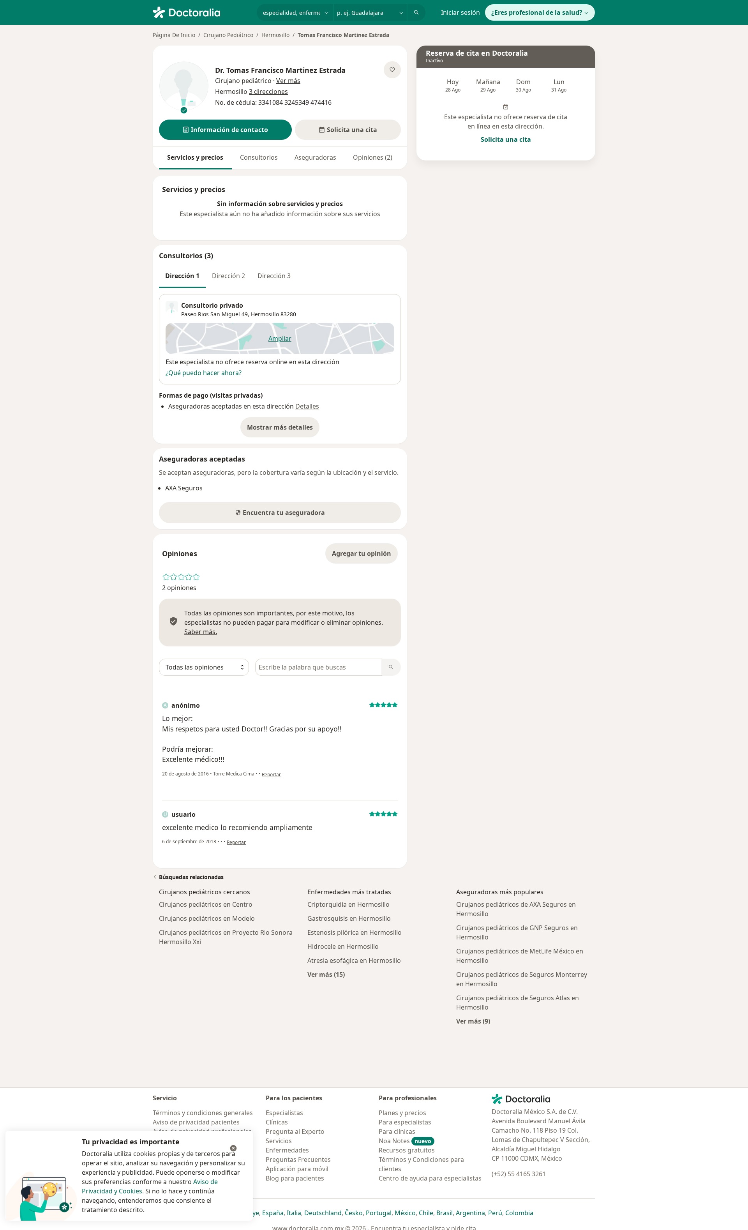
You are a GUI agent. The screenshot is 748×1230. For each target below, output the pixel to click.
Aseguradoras (315, 157)
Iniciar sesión (460, 12)
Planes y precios (402, 1112)
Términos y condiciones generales (203, 1112)
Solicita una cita (506, 139)
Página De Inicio (174, 35)
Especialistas (284, 1112)
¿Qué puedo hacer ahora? (204, 372)
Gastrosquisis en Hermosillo (349, 918)
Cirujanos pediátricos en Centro (205, 904)
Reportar (271, 774)
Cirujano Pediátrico (228, 35)
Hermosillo (275, 35)
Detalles (307, 406)
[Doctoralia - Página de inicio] (202, 11)
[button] (225, 130)
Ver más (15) (326, 974)
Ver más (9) (473, 1021)
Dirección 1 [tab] (182, 275)
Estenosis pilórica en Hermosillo (354, 932)
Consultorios (259, 157)
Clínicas (277, 1122)
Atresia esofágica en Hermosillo (354, 960)
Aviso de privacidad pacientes (196, 1122)
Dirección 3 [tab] (274, 275)
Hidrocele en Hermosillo (343, 946)
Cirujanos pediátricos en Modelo (207, 918)
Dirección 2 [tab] (228, 275)
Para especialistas (405, 1122)
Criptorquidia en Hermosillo (348, 904)
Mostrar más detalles (283, 429)
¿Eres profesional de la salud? (536, 12)
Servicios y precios (195, 157)
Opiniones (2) (372, 157)
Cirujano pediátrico (243, 80)
